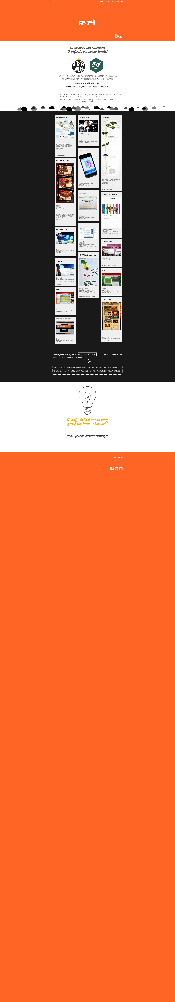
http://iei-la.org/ (58, 284)
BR (53, 1)
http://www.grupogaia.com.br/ (84, 249)
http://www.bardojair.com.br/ (107, 340)
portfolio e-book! (75, 357)
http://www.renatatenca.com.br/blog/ (109, 265)
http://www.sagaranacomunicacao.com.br (110, 236)
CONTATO (120, 1)
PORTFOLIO (110, 1)
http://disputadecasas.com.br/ (61, 155)
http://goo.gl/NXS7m (82, 144)
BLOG (115, 1)
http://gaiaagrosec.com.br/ (107, 189)
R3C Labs (79, 419)
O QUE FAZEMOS (102, 1)
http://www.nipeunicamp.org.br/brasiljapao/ (87, 296)
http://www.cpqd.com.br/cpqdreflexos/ (63, 254)
